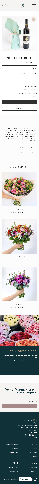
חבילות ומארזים (12, 452)
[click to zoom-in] (34, 19)
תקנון (35, 437)
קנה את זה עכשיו (19, 108)
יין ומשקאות (33, 452)
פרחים (34, 444)
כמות (34, 68)
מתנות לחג (14, 448)
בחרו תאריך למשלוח (30, 86)
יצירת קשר (33, 471)
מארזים (34, 463)
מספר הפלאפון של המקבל (28, 93)
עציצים (34, 448)
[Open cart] (3, 5)
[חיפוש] (6, 5)
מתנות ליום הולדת (12, 444)
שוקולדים (33, 456)
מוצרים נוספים (19, 166)
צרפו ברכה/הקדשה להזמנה (28, 73)
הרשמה (19, 406)
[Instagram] (13, 463)
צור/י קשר (32, 368)
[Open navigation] (34, 5)
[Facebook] (17, 463)
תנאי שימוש (33, 467)
